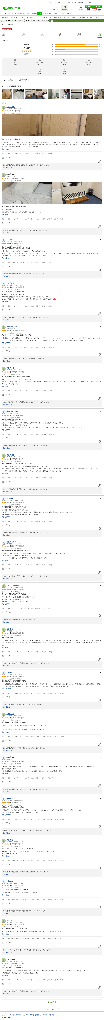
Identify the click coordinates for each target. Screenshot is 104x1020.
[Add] (99, 26)
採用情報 (38, 1015)
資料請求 (51, 1015)
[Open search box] (4, 80)
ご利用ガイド (59, 2)
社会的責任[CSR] (28, 1015)
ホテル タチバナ (7, 25)
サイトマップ (69, 2)
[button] (7, 94)
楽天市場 (88, 2)
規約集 (45, 1015)
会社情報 (5, 1015)
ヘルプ (52, 2)
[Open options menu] (101, 107)
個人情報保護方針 (15, 1015)
